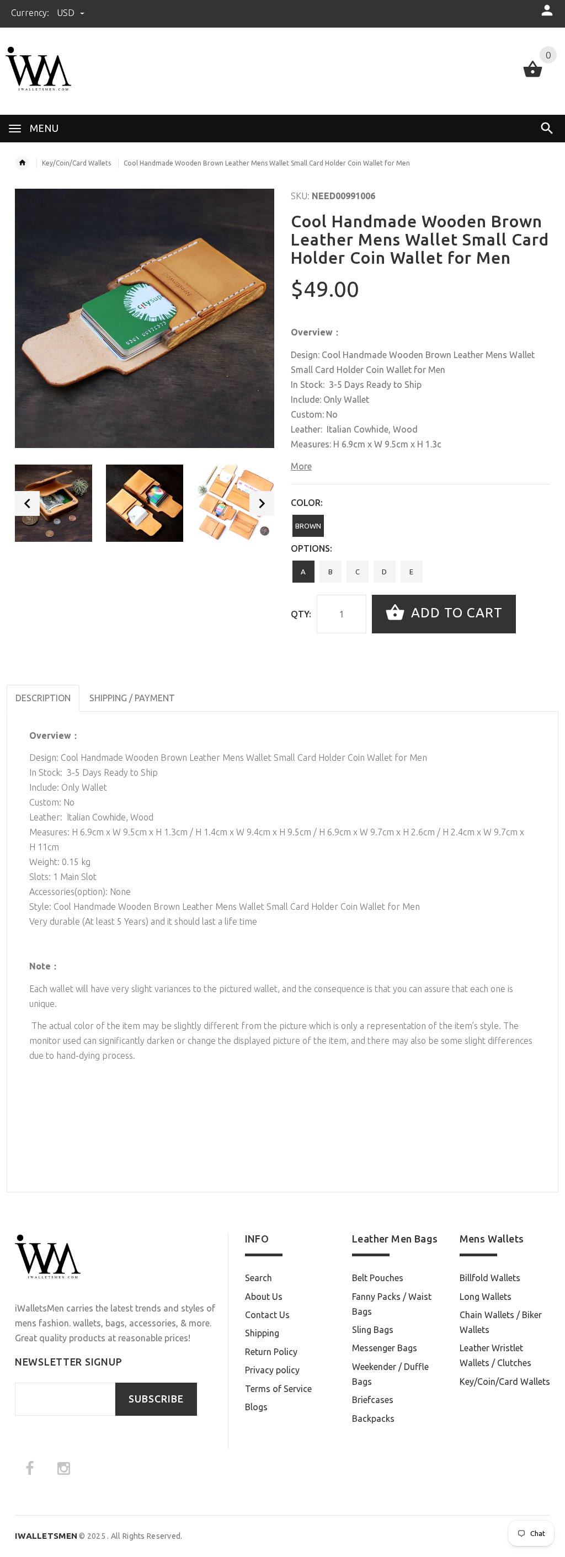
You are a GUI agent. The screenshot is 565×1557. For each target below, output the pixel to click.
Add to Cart (455, 612)
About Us (263, 1297)
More (301, 466)
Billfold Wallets (490, 1278)
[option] (53, 503)
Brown (308, 526)
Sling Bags (372, 1330)
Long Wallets (485, 1297)
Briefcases (372, 1400)
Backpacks (373, 1418)
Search (258, 1278)
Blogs (256, 1407)
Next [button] (261, 503)
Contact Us (267, 1315)
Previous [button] (27, 503)
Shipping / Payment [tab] (132, 698)
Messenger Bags (384, 1348)
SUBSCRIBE (156, 1399)
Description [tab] (43, 698)
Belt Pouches (377, 1278)
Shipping (262, 1333)
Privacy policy (272, 1370)
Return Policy (271, 1352)
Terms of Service (278, 1389)
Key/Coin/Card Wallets (76, 163)
